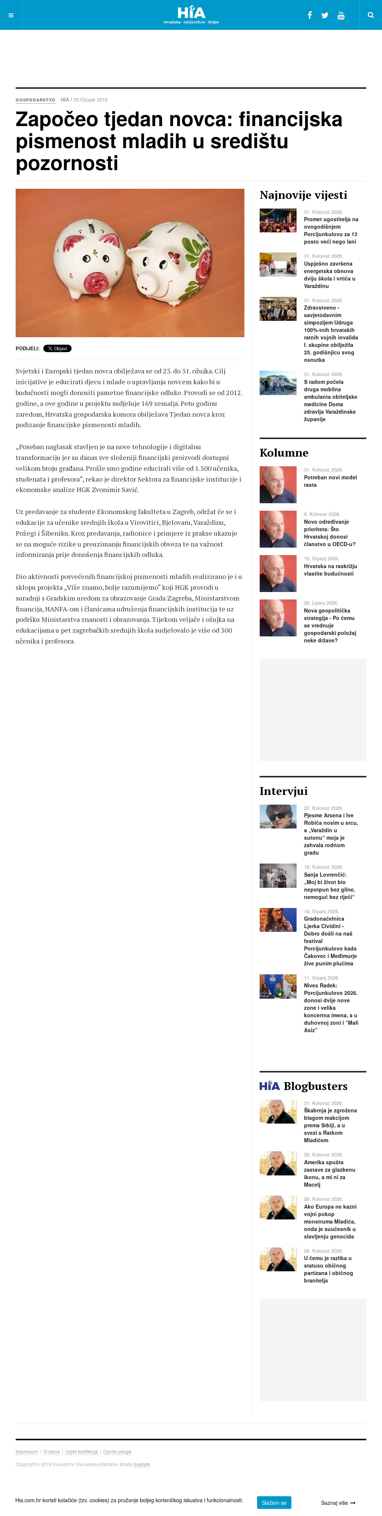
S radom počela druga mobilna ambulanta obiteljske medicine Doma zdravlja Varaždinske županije (330, 400)
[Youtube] (341, 15)
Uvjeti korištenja (81, 1451)
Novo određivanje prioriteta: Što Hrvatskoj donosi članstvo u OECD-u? (330, 533)
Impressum (27, 1451)
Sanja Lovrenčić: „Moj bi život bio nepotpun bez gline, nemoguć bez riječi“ (329, 885)
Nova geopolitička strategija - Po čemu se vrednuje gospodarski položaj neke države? (330, 625)
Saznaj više (334, 1502)
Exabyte (142, 1464)
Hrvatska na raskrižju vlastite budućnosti (330, 569)
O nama (52, 1451)
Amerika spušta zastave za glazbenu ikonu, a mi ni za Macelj (330, 1173)
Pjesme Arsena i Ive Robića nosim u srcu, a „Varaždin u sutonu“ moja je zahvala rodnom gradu (331, 833)
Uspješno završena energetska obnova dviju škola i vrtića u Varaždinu (330, 274)
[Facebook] (309, 15)
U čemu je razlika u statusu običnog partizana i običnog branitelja (328, 1269)
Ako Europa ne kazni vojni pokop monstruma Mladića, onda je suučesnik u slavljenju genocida (330, 1221)
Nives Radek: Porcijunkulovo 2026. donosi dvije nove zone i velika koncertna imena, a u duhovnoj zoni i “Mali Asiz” (331, 1007)
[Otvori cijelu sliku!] (130, 263)
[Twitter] (325, 15)
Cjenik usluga (117, 1451)
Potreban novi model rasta (330, 480)
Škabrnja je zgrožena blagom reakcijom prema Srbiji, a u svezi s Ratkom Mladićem (330, 1125)
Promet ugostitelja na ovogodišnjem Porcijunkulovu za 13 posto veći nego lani (331, 230)
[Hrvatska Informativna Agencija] (191, 14)
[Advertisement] (191, 54)
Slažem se (274, 1502)
